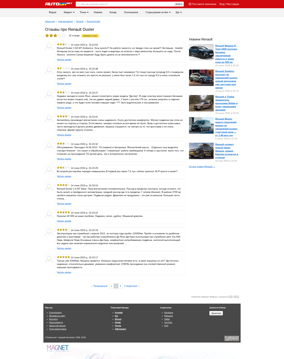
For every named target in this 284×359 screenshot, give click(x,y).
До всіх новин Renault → (202, 166)
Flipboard (168, 316)
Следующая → (132, 286)
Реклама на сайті (57, 316)
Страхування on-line (157, 12)
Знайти (178, 4)
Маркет (68, 12)
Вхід (222, 4)
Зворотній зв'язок (57, 326)
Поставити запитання (204, 4)
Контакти (53, 319)
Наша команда (56, 322)
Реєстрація (232, 4)
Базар (113, 12)
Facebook (168, 312)
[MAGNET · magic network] (58, 349)
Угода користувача (57, 329)
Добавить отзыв (90, 36)
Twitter (167, 319)
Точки (83, 12)
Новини (98, 12)
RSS (166, 326)
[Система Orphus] (232, 340)
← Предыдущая (99, 286)
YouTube (168, 322)
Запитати (216, 313)
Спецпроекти (55, 312)
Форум (52, 12)
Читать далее (64, 59)
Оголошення (131, 12)
